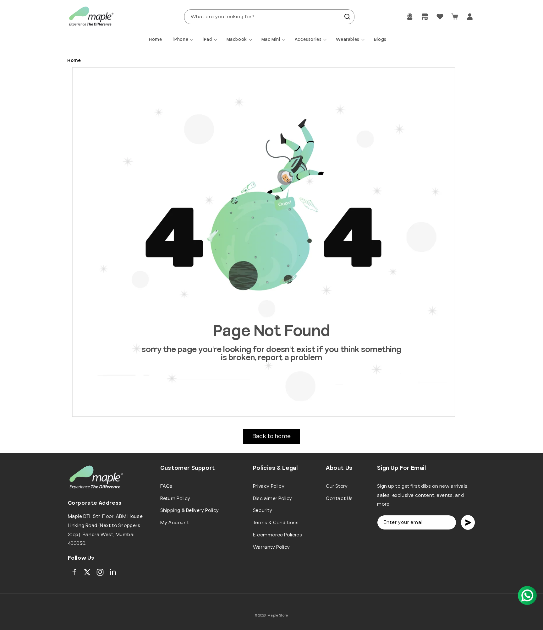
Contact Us (339, 498)
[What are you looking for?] (347, 17)
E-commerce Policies (277, 534)
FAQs (166, 486)
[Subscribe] (468, 522)
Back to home (271, 436)
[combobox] (269, 17)
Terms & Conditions (276, 522)
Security (262, 510)
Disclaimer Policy (272, 498)
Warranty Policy (271, 547)
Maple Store (277, 615)
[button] (184, 39)
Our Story (337, 486)
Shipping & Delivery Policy (189, 510)
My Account (174, 522)
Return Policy (175, 498)
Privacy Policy (268, 486)
